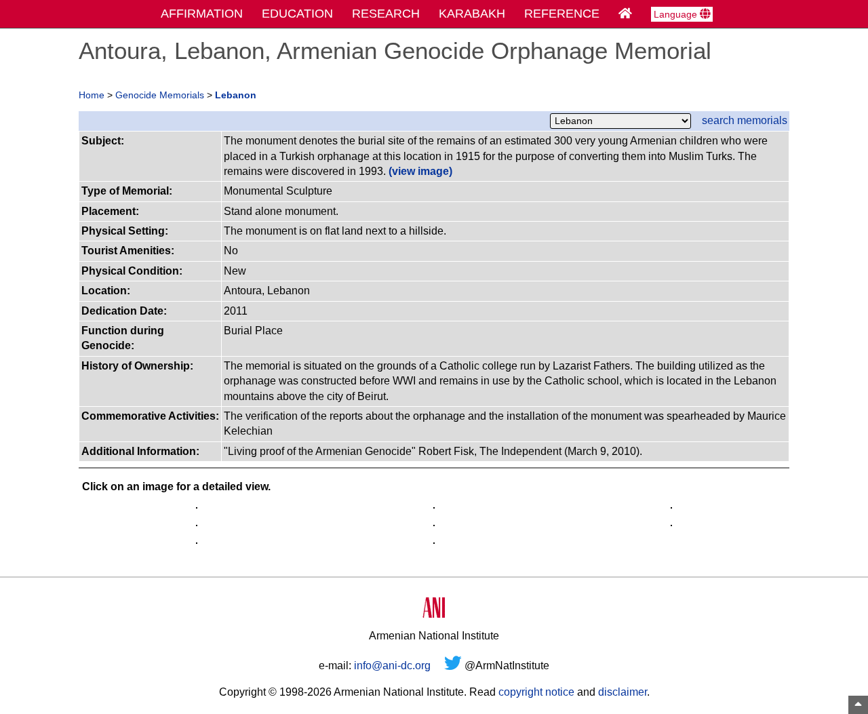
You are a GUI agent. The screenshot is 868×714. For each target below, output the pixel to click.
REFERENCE (561, 13)
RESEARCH (386, 13)
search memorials (744, 120)
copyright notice (536, 692)
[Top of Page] (858, 705)
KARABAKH (472, 13)
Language (677, 14)
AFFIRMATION (202, 13)
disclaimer (622, 692)
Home (91, 95)
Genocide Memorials (159, 95)
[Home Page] (625, 13)
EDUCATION (297, 13)
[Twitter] (453, 665)
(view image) (420, 171)
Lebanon (235, 95)
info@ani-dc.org (392, 665)
